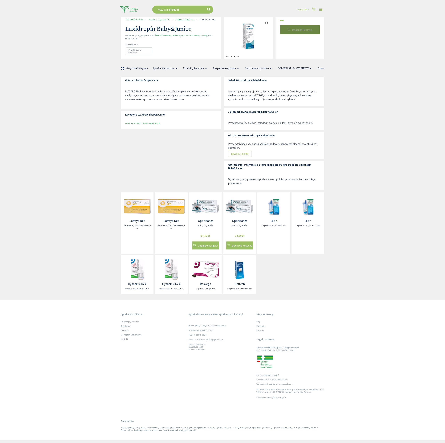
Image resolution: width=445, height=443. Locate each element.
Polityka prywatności (130, 321)
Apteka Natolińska (134, 20)
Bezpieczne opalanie (224, 68)
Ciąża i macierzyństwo (257, 68)
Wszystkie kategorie (137, 68)
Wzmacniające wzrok (159, 20)
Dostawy (125, 330)
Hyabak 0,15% (137, 284)
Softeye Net (137, 221)
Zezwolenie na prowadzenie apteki (271, 379)
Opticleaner (205, 221)
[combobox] (200, 10)
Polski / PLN (303, 9)
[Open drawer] (320, 10)
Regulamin (126, 326)
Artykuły (260, 330)
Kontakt (124, 339)
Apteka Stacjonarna (163, 68)
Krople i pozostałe (185, 20)
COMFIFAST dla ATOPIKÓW (293, 68)
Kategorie (260, 326)
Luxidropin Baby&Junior (212, 20)
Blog (258, 321)
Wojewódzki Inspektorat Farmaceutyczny (274, 384)
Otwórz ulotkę (240, 153)
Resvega (205, 284)
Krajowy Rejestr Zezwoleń (267, 375)
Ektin (273, 221)
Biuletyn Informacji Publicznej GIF (271, 397)
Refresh (239, 284)
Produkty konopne (193, 68)
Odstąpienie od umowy (131, 334)
